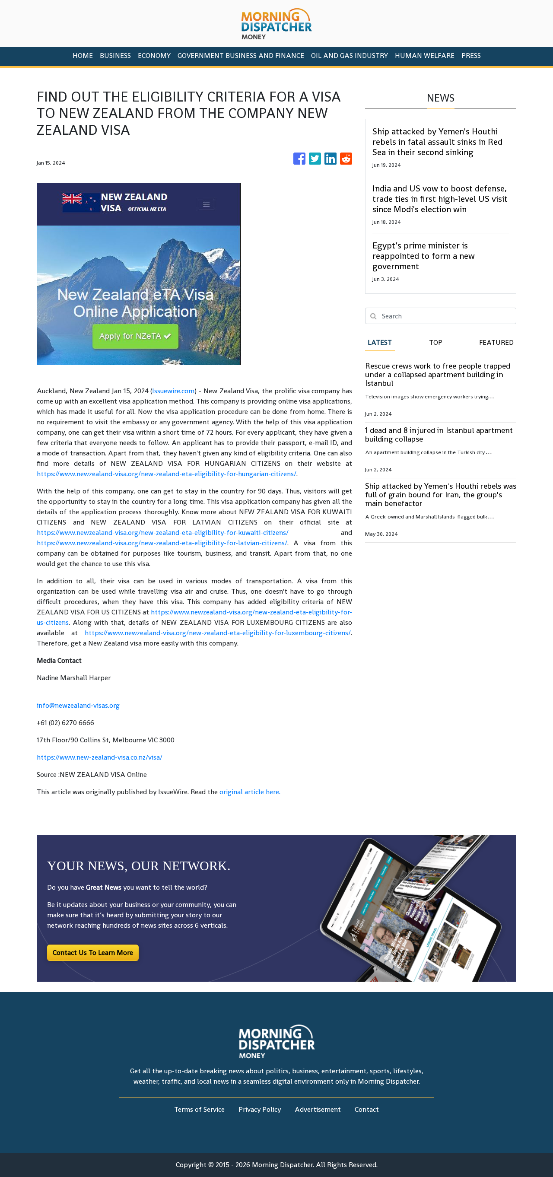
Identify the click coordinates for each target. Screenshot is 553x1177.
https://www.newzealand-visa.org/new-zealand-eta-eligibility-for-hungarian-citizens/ (166, 473)
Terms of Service (199, 1109)
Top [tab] (435, 342)
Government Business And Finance (241, 55)
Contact (367, 1109)
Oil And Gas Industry (349, 55)
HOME (83, 55)
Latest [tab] (380, 342)
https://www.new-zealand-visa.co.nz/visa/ (99, 757)
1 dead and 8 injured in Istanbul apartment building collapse (439, 434)
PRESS (471, 55)
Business (115, 55)
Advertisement (318, 1109)
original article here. (249, 791)
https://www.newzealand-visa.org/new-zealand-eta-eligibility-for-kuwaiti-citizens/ (163, 532)
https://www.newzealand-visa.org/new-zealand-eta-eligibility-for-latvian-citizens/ (162, 542)
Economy (154, 55)
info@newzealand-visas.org (78, 705)
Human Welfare (424, 55)
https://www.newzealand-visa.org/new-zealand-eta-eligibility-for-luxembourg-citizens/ (218, 632)
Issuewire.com (173, 390)
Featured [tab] (496, 342)
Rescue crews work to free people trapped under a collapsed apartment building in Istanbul (437, 374)
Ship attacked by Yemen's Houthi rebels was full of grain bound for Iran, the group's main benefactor (440, 494)
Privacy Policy (259, 1109)
